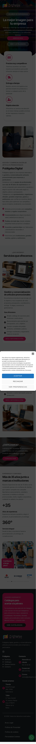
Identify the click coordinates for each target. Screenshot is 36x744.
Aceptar (18, 376)
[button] (33, 354)
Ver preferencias (18, 387)
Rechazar (18, 381)
